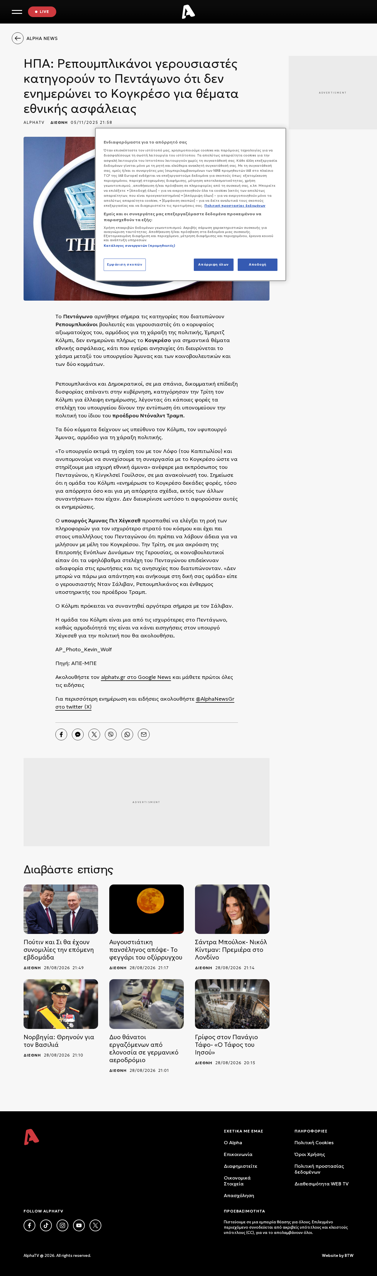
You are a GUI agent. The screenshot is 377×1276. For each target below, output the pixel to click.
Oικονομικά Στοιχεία (237, 1181)
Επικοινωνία (238, 1154)
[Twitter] (94, 734)
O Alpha (233, 1142)
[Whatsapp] (127, 734)
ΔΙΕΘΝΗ (59, 122)
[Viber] (111, 734)
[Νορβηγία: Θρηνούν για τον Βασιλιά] (61, 1004)
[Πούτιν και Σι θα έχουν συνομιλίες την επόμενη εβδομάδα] (61, 909)
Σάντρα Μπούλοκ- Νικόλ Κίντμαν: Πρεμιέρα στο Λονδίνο (231, 949)
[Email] (144, 734)
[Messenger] (78, 734)
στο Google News (148, 677)
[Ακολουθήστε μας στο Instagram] (62, 1225)
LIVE (44, 11)
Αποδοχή (257, 264)
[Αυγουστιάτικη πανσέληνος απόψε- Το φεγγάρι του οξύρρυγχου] (146, 909)
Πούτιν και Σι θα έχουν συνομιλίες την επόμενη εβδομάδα (59, 949)
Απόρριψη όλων (213, 264)
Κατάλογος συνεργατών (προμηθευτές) (139, 246)
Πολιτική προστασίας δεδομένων (319, 1169)
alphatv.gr (113, 677)
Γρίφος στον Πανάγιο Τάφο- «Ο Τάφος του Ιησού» (226, 1044)
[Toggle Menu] (17, 12)
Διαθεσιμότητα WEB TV (322, 1184)
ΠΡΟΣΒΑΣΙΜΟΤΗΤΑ (244, 1211)
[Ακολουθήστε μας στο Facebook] (29, 1225)
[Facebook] (61, 734)
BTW (349, 1255)
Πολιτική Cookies (314, 1142)
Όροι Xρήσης (310, 1154)
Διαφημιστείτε (240, 1166)
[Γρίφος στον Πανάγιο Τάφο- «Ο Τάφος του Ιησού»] (232, 1004)
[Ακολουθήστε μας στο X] (95, 1225)
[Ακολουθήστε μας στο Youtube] (79, 1225)
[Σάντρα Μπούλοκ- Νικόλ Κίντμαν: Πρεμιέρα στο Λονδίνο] (232, 909)
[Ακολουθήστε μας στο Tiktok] (46, 1225)
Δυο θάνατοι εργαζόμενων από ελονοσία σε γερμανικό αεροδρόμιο (143, 1048)
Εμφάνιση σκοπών (125, 264)
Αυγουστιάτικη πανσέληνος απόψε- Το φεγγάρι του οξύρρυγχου (145, 949)
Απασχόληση (239, 1195)
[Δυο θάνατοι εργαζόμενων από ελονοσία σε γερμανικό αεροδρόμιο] (146, 1004)
